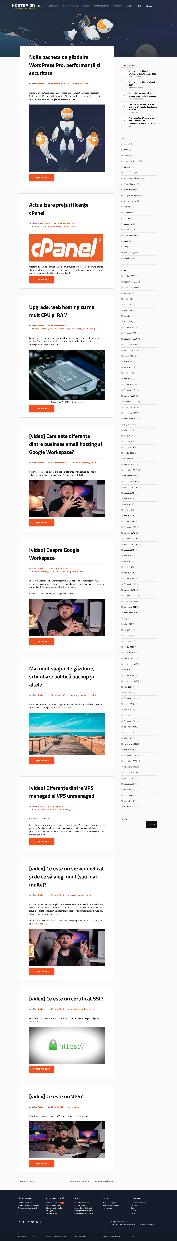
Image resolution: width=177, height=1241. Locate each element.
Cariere (133, 1210)
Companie (134, 1205)
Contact (133, 1213)
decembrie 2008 (130, 761)
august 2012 (129, 704)
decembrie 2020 (130, 401)
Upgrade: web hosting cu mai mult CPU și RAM (62, 311)
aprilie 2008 (129, 801)
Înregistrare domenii (81, 1202)
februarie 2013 (130, 698)
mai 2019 (128, 510)
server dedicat (63, 226)
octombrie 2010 (130, 726)
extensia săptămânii (132, 178)
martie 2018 (129, 578)
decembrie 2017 (130, 595)
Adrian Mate (44, 223)
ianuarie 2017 (129, 658)
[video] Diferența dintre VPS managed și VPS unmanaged (61, 792)
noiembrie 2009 (130, 744)
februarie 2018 (130, 584)
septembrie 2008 (131, 778)
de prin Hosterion (58, 328)
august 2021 (129, 356)
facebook (19, 1222)
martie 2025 (129, 276)
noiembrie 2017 (130, 601)
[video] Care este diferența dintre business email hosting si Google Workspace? (65, 444)
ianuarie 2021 (129, 396)
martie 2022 (129, 327)
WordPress (128, 258)
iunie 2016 (128, 669)
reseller (127, 218)
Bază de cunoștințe (109, 1202)
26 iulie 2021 (57, 895)
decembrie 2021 (130, 338)
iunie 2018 (128, 561)
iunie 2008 (128, 789)
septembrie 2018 (131, 544)
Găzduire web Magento (54, 1205)
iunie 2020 (128, 435)
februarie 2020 (130, 458)
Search (124, 819)
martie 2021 (129, 384)
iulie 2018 (128, 555)
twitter (24, 1222)
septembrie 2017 (131, 612)
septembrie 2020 (131, 418)
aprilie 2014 (129, 692)
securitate (128, 224)
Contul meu (147, 6)
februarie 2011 (130, 721)
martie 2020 (129, 453)
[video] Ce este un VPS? (56, 1096)
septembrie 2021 (131, 350)
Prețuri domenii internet (83, 1208)
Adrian (41, 83)
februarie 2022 (130, 333)
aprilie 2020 (129, 447)
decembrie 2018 (130, 538)
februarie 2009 (130, 755)
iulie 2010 (128, 738)
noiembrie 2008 (130, 766)
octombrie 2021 (130, 344)
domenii (127, 167)
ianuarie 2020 (129, 464)
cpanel (51, 226)
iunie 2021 (128, 367)
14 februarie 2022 (60, 83)
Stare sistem (107, 1208)
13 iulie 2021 (57, 1009)
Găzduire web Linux (25, 1202)
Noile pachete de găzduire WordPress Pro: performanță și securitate (64, 65)
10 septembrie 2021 (61, 568)
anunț (37, 226)
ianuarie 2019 (129, 533)
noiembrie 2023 (130, 287)
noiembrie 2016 (130, 664)
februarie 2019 (130, 527)
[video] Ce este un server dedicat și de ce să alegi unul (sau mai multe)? (66, 877)
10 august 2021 (59, 806)
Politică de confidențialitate (111, 1237)
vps (73, 226)
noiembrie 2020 (130, 407)
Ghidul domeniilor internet (83, 1213)
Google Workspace (75, 571)
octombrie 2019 (130, 481)
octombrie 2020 (130, 413)
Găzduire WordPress (55, 1202)
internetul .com (130, 201)
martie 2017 (129, 647)
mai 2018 (128, 567)
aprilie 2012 (129, 709)
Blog (132, 1208)
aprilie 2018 (129, 572)
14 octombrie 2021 (60, 325)
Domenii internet (80, 1205)
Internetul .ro (129, 206)
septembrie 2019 (131, 487)
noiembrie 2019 (130, 475)
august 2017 (129, 618)
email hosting (82, 462)
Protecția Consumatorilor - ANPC (57, 1237)
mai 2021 (128, 373)
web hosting (89, 328)
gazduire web (81, 83)
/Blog (40, 6)
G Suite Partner (57, 571)
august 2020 (129, 424)
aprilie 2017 (129, 641)
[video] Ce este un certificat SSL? (66, 999)
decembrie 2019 (130, 470)
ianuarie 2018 (129, 590)
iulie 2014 (128, 687)
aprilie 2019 (129, 515)
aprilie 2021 (129, 378)
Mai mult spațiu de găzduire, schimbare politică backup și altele (62, 677)
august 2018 (129, 550)
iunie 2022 (128, 316)
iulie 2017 (128, 624)
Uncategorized (130, 235)
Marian (41, 806)
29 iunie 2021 (58, 1106)
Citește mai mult (41, 177)
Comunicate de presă (138, 1202)
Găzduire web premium (54, 1208)
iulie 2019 (128, 498)
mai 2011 (128, 715)
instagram (41, 1222)
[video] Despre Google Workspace (54, 554)
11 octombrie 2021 (60, 462)
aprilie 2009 (129, 749)
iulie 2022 (128, 310)
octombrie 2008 (130, 772)
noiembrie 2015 (130, 681)
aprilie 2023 (129, 304)
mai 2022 (128, 321)
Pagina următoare (104, 1181)
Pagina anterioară (79, 1181)
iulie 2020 (128, 430)
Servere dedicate (52, 1213)
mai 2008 (128, 795)
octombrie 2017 (130, 607)
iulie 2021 (128, 361)
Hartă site (134, 1237)
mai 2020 (128, 441)
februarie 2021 (130, 390)
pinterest (37, 1222)
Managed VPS (51, 1210)
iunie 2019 (128, 504)
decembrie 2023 (130, 281)
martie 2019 (129, 521)
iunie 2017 (128, 629)
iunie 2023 (128, 293)
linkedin (28, 1222)
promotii (127, 212)
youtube (32, 1222)
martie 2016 (129, 675)
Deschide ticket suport (111, 1205)
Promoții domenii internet (83, 1210)
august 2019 (129, 492)
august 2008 (129, 783)
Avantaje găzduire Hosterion (28, 1205)
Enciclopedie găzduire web (27, 1208)
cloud (44, 226)
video (93, 462)
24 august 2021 (58, 695)
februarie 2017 (130, 652)
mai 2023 (128, 299)
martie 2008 (129, 806)
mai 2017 (128, 635)
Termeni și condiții (80, 1237)
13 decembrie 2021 (66, 223)
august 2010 (129, 732)
